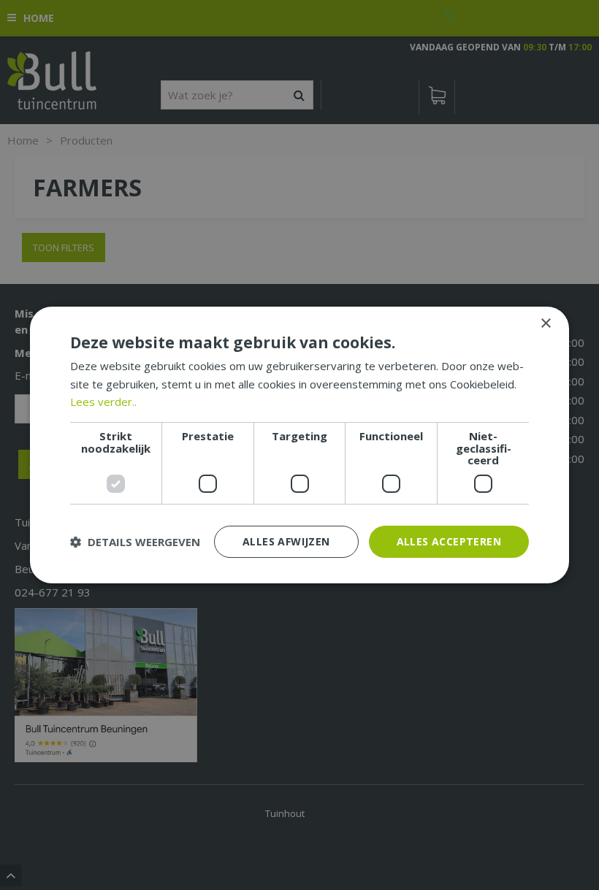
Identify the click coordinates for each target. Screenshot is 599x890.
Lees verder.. (103, 401)
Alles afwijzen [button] (286, 541)
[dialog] (299, 445)
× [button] (545, 323)
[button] (135, 542)
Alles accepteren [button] (449, 541)
